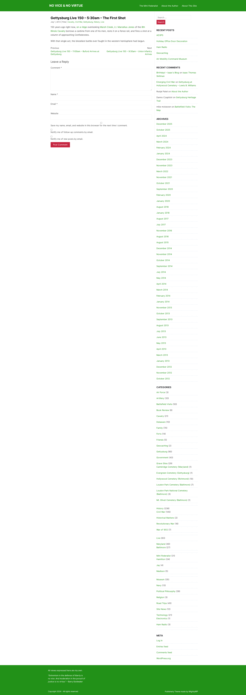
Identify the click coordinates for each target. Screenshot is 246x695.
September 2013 (164, 319)
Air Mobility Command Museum (171, 59)
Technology (162, 615)
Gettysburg (88, 22)
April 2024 (161, 136)
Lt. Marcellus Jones (124, 27)
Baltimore (161, 547)
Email (54, 104)
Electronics (161, 618)
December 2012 (164, 367)
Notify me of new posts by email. (67, 139)
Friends (159, 439)
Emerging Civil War (165, 82)
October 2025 (163, 130)
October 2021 (163, 183)
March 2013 (162, 355)
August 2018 (162, 207)
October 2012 (163, 378)
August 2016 (162, 236)
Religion (160, 597)
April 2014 (161, 284)
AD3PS (159, 35)
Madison (160, 571)
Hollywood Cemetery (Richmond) (172, 478)
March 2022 (162, 171)
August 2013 (162, 325)
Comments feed (164, 652)
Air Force (160, 392)
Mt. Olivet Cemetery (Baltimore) (171, 500)
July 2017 (161, 224)
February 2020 (163, 195)
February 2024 (163, 147)
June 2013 (161, 337)
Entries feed (162, 646)
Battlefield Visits (164, 404)
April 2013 (161, 349)
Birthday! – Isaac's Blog (167, 72)
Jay (158, 565)
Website (54, 113)
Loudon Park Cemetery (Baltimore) (173, 484)
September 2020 (164, 189)
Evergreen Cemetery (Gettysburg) (172, 473)
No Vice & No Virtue (66, 5)
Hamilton (160, 559)
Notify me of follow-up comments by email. (72, 132)
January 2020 (163, 201)
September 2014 (164, 266)
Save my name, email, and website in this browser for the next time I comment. (89, 125)
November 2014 (164, 254)
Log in (159, 640)
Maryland (160, 544)
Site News (161, 609)
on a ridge (81, 27)
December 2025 (164, 124)
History (97, 22)
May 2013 (161, 343)
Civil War (78, 22)
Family (159, 428)
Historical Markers (165, 517)
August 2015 (162, 242)
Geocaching (162, 53)
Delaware (161, 422)
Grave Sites (162, 463)
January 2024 (163, 153)
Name (54, 94)
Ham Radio (161, 47)
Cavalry (71, 22)
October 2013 (163, 313)
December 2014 (164, 248)
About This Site (189, 5)
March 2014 (162, 289)
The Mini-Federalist (148, 5)
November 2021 (164, 177)
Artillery (160, 398)
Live (102, 22)
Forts (158, 433)
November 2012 (164, 372)
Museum (160, 579)
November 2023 (164, 165)
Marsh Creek (106, 27)
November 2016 (164, 230)
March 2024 (162, 141)
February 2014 (163, 295)
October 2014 (163, 260)
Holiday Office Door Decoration (171, 41)
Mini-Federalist (163, 555)
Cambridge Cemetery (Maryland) (172, 467)
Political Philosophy (165, 591)
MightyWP (193, 691)
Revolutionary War (165, 523)
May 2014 (161, 278)
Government (162, 457)
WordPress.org (163, 658)
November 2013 (164, 307)
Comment (56, 68)
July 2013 (161, 331)
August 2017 (162, 218)
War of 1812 (162, 529)
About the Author (169, 5)
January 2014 (163, 301)
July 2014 (161, 272)
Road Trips (161, 603)
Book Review (162, 410)
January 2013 (163, 361)
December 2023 (164, 159)
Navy (158, 585)
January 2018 (163, 212)
